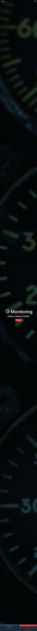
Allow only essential (28, 627)
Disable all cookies (27, 629)
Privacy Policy (9, 628)
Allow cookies (28, 625)
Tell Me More (18, 320)
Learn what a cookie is (9, 627)
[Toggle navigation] (35, 1)
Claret (3, 1)
